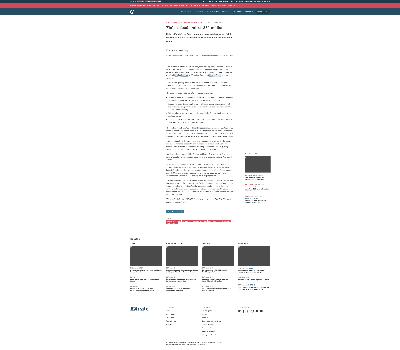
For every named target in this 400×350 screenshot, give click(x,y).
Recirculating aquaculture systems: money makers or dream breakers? (251, 271)
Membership (258, 1)
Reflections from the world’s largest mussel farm (255, 201)
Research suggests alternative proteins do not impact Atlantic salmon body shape (182, 271)
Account (267, 1)
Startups (225, 11)
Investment (212, 221)
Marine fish (171, 221)
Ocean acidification (153, 1)
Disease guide (223, 1)
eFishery (140, 1)
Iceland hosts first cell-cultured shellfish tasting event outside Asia (181, 280)
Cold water (199, 11)
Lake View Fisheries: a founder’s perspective (257, 190)
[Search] (262, 12)
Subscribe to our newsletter (211, 321)
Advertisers (240, 1)
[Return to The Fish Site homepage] (139, 310)
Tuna (168, 23)
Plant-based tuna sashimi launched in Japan (144, 280)
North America (224, 221)
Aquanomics (237, 11)
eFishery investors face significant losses (253, 280)
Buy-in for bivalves (251, 198)
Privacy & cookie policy (210, 335)
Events (232, 1)
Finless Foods (215, 75)
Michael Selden (181, 75)
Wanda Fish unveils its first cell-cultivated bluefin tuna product (142, 289)
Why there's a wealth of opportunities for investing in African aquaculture (253, 288)
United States (172, 223)
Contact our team (208, 325)
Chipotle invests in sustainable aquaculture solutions (178, 289)
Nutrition (248, 175)
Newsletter (249, 1)
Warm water (186, 11)
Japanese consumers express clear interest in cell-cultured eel (215, 280)
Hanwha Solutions (200, 128)
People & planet (213, 11)
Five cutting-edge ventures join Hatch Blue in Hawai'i (216, 289)
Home (168, 311)
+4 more (203, 23)
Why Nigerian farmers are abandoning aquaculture (254, 178)
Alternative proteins (181, 23)
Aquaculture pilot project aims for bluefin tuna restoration (146, 271)
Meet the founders (251, 187)
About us (205, 318)
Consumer (249, 196)
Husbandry (249, 185)
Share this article (174, 212)
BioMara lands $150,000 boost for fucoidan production (214, 271)
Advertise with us (208, 328)
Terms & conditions (208, 331)
